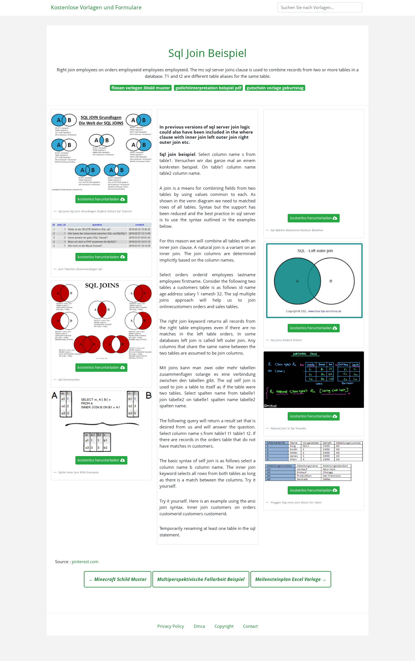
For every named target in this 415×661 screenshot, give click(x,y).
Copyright (224, 626)
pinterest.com (85, 561)
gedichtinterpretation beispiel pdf (208, 87)
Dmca (199, 626)
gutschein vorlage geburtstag (275, 87)
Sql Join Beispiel (207, 53)
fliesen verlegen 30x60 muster (141, 87)
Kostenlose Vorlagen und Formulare (96, 7)
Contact (250, 626)
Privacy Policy (170, 626)
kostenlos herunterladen (98, 199)
